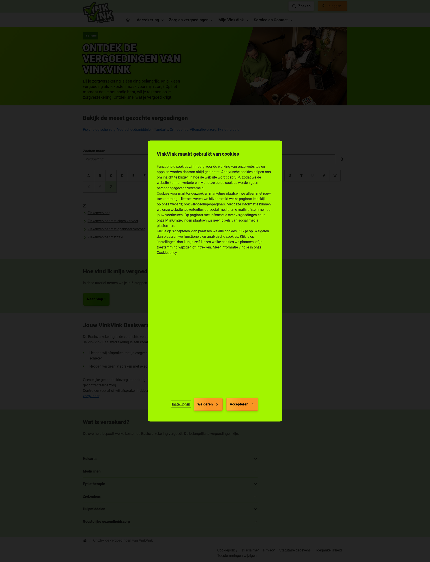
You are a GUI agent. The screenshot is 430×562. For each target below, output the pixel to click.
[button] (181, 404)
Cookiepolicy (167, 253)
